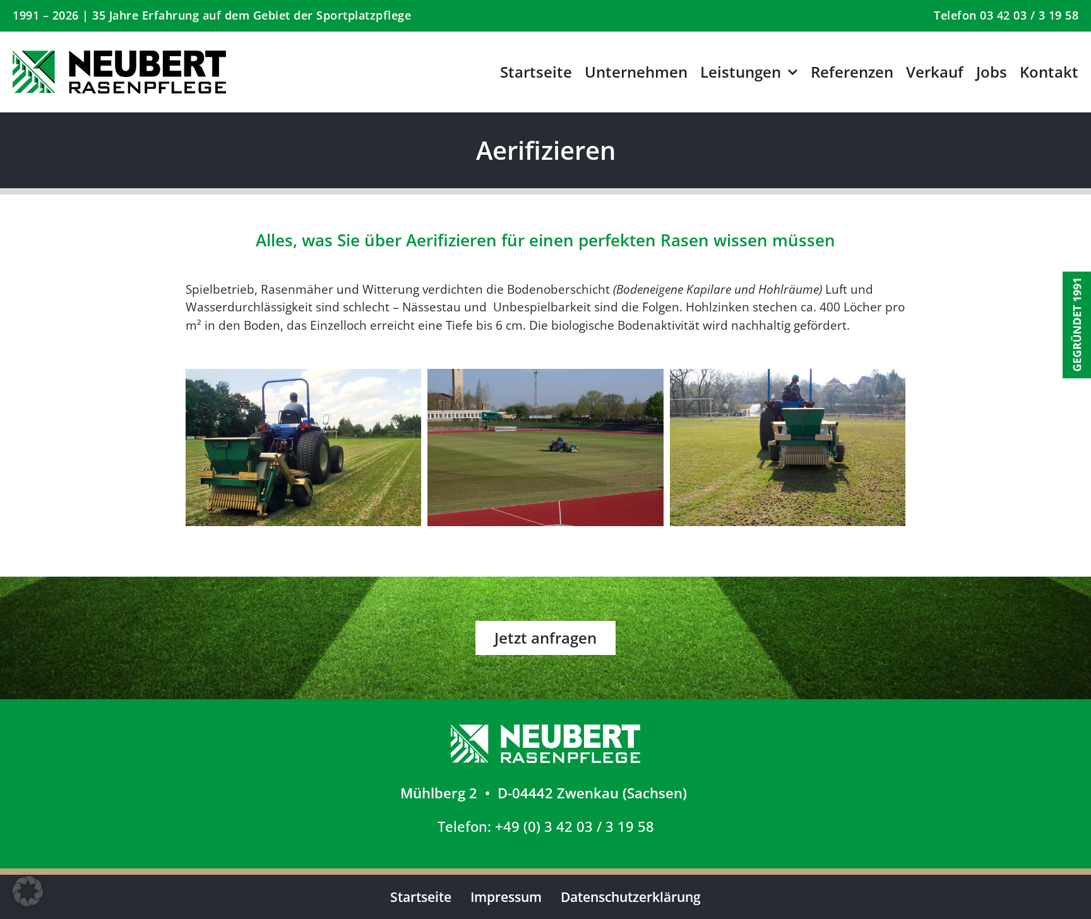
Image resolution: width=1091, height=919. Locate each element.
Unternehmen (636, 71)
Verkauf (934, 71)
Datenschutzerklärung (631, 897)
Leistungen (740, 71)
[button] (28, 891)
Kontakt (1049, 71)
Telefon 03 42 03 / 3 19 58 (1006, 15)
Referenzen (852, 71)
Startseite (536, 71)
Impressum (506, 897)
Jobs (991, 71)
